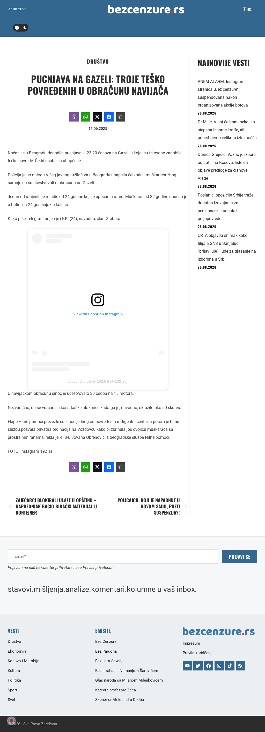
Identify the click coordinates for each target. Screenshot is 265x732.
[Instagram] (219, 665)
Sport (12, 690)
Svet (11, 699)
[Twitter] (198, 665)
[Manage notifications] (11, 720)
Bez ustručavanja (109, 661)
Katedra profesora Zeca (115, 690)
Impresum (191, 643)
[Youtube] (187, 665)
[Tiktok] (229, 665)
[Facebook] (208, 665)
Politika (14, 680)
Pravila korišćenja (198, 653)
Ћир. (247, 9)
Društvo (98, 61)
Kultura (14, 670)
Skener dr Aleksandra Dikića (119, 699)
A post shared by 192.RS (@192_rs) (98, 381)
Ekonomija (17, 651)
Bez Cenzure (105, 641)
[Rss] (240, 665)
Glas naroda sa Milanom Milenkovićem (129, 680)
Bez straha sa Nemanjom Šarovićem (126, 670)
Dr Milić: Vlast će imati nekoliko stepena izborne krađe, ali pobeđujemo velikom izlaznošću (227, 129)
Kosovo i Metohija (23, 661)
